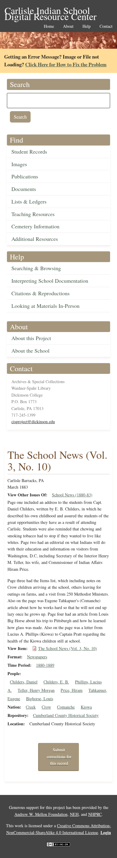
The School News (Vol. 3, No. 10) (67, 648)
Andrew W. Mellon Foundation (41, 814)
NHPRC (95, 814)
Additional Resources (34, 238)
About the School (30, 350)
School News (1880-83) (72, 495)
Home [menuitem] (49, 26)
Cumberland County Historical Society (66, 715)
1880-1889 (45, 665)
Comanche (66, 707)
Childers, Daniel (24, 682)
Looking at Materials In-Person (45, 305)
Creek (31, 707)
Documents (23, 188)
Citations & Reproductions (40, 293)
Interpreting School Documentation (49, 280)
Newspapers (37, 657)
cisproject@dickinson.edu (33, 421)
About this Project (31, 338)
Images (19, 164)
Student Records (29, 151)
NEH (74, 814)
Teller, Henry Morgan (36, 690)
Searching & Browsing (36, 268)
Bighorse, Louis (39, 698)
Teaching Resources (33, 214)
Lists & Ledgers (28, 201)
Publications (24, 176)
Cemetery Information (35, 226)
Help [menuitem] (86, 26)
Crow (46, 707)
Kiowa (86, 707)
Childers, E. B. (56, 682)
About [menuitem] (68, 26)
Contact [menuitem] (106, 26)
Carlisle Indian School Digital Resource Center (50, 11)
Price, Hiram (71, 690)
